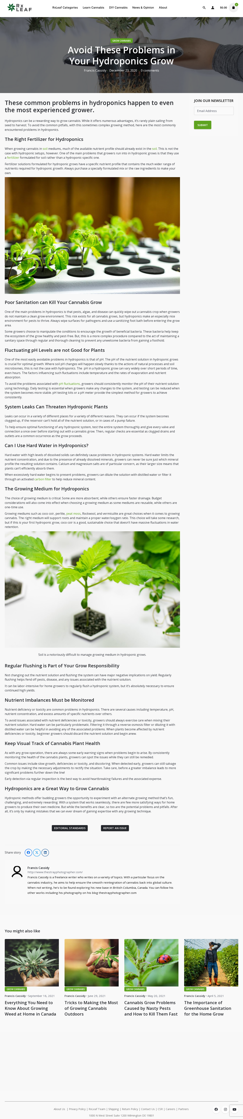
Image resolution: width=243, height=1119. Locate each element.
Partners (183, 1109)
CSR (160, 1109)
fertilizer (13, 157)
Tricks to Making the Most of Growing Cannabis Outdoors (91, 1008)
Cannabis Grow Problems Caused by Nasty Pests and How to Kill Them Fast (151, 1008)
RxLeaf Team (97, 1109)
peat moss (73, 513)
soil (45, 149)
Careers (170, 1109)
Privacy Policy (77, 1109)
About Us (59, 1109)
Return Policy (130, 1109)
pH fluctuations (69, 384)
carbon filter (42, 479)
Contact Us (148, 1109)
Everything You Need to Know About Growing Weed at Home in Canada (30, 1008)
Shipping (113, 1109)
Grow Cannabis (121, 40)
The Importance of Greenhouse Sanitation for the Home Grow (207, 1008)
